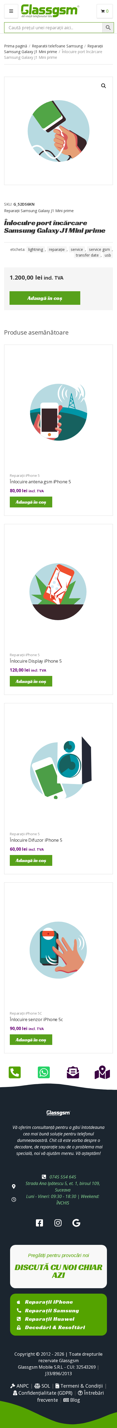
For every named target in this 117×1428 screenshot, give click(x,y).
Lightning (35, 249)
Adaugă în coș (44, 298)
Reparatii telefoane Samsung (57, 45)
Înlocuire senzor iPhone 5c (36, 1019)
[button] (104, 86)
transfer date (87, 255)
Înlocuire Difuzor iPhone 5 (36, 840)
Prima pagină (15, 45)
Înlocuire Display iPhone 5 (36, 661)
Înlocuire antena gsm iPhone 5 (40, 482)
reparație (57, 249)
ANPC (22, 1385)
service (77, 249)
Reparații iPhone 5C (26, 1013)
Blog (74, 1400)
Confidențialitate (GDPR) (44, 1393)
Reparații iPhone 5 (25, 475)
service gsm (99, 249)
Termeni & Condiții (81, 1385)
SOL (45, 1385)
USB (108, 255)
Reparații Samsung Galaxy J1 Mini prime (39, 210)
